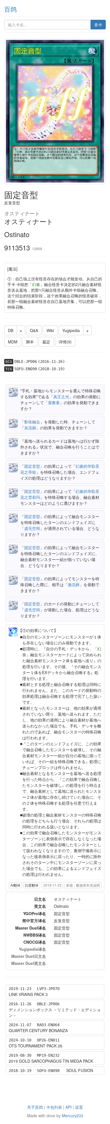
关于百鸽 (35, 1107)
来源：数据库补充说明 (83, 885)
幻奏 (36, 284)
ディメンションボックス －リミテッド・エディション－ (55, 1012)
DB (10, 330)
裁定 (46, 342)
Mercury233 (72, 1115)
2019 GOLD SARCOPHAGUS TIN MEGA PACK (51, 1061)
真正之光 (61, 396)
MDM (12, 342)
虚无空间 (32, 528)
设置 (79, 1107)
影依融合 (32, 422)
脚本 (30, 342)
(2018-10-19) (51, 369)
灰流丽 (30, 427)
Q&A (34, 330)
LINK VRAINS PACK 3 (28, 994)
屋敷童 (54, 402)
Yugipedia (71, 330)
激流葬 (74, 584)
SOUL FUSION (79, 1070)
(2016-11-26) (51, 361)
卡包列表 (54, 1107)
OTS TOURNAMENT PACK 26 (35, 1046)
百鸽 (10, 9)
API (68, 1107)
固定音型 (32, 466)
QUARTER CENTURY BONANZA (38, 1030)
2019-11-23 (52, 885)
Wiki (50, 330)
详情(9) (65, 342)
